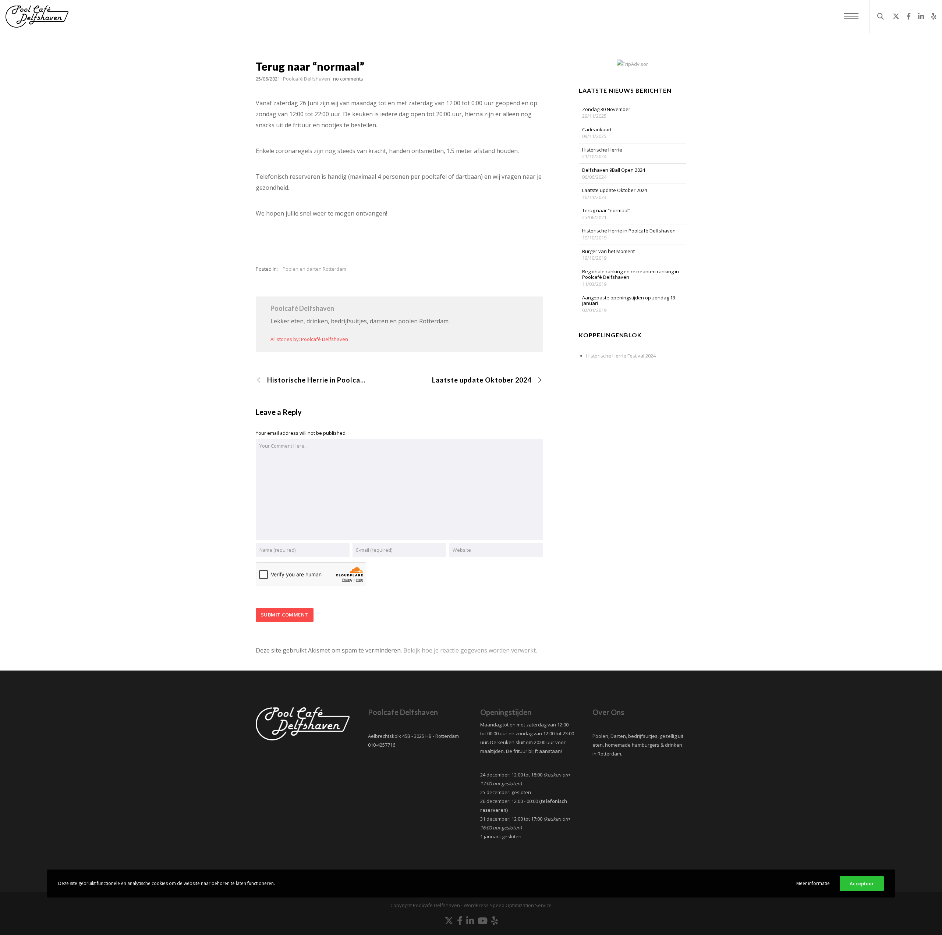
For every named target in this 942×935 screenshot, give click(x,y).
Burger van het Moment (608, 252)
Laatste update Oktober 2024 (614, 190)
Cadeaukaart (597, 130)
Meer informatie (813, 883)
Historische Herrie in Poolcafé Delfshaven (629, 231)
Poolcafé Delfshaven (302, 308)
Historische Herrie (602, 150)
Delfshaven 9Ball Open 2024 (613, 170)
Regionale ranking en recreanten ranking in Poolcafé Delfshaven (630, 274)
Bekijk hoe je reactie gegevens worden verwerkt (469, 650)
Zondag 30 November (606, 110)
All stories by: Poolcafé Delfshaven (309, 339)
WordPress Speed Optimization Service (508, 905)
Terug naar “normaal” (606, 211)
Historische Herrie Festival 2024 (621, 355)
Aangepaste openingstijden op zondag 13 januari (628, 300)
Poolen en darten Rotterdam (314, 269)
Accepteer (862, 883)
